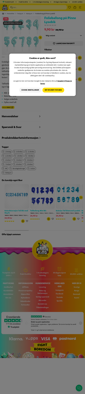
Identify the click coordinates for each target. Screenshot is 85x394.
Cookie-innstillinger (30, 90)
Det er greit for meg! (53, 90)
